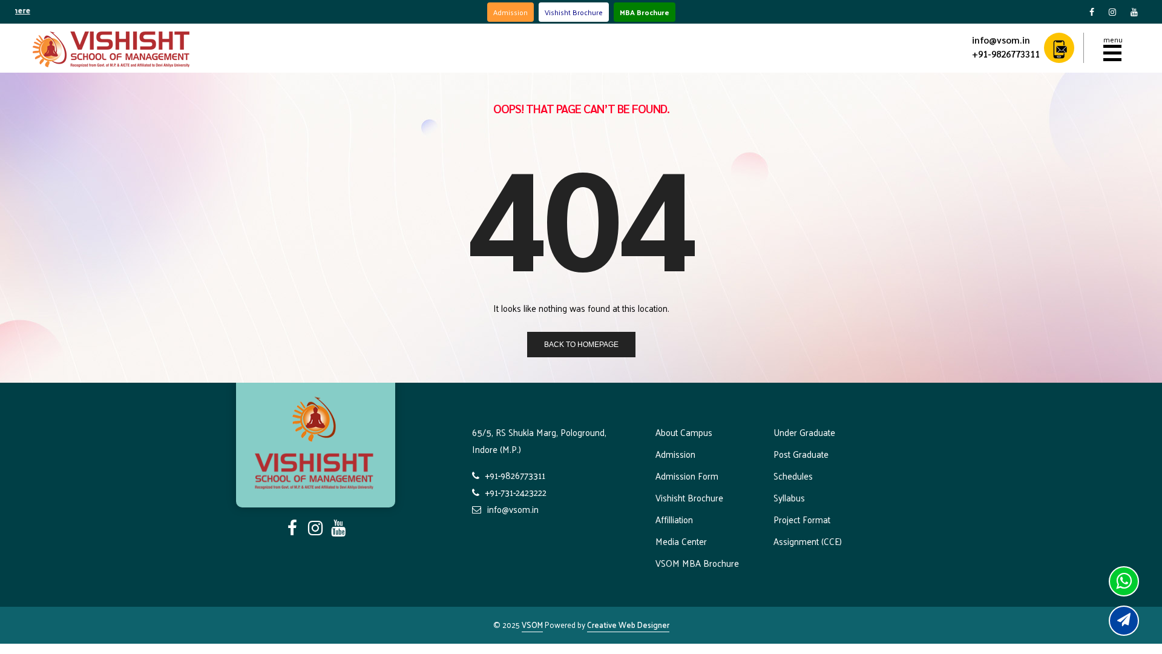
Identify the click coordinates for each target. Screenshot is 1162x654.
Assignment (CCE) (807, 541)
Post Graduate (801, 454)
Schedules (793, 475)
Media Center (681, 541)
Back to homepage (581, 344)
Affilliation (674, 519)
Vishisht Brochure (574, 12)
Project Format (801, 519)
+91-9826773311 (1006, 53)
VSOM (532, 625)
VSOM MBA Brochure (697, 563)
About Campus (683, 432)
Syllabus (789, 497)
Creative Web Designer (628, 625)
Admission (510, 12)
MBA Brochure (644, 12)
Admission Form (686, 475)
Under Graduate (804, 432)
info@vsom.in (1001, 39)
